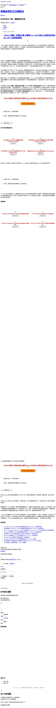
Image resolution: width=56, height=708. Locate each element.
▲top (2, 566)
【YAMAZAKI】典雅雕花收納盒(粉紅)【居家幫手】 (17, 537)
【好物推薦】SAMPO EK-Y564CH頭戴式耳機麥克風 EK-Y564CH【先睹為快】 (24, 528)
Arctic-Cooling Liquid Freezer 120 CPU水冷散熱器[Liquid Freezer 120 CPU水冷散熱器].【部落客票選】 (29, 530)
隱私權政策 (36, 687)
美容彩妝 (12, 563)
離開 (8, 705)
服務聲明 (42, 687)
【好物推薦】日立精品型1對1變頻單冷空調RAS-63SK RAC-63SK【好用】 (23, 540)
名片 (5, 29)
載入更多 (3, 569)
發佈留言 (3, 578)
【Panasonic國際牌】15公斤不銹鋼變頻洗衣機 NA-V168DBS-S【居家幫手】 (23, 532)
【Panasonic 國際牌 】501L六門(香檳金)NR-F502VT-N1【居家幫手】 (21, 535)
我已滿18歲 (3, 705)
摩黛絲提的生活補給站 (12, 11)
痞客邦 (11, 559)
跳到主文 (3, 15)
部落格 (5, 27)
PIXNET (17, 687)
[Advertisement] (28, 651)
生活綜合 (12, 22)
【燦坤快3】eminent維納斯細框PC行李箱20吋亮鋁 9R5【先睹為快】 (21, 533)
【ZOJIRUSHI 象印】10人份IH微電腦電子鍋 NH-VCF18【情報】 (20, 539)
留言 (14, 559)
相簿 (5, 25)
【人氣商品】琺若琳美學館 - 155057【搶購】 (15, 542)
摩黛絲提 (3, 551)
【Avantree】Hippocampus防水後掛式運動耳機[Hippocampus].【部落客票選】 (23, 526)
